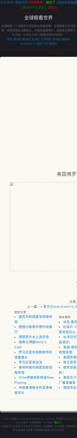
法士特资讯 (22, 422)
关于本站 (6, 2)
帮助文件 (21, 2)
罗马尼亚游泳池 (30, 362)
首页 (10, 39)
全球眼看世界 (38, 17)
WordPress (37, 418)
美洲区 (17, 39)
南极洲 (66, 39)
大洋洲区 (46, 39)
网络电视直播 (67, 2)
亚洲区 (36, 39)
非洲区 (57, 39)
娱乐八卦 (42, 43)
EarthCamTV (28, 43)
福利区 (53, 43)
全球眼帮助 (35, 422)
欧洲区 (27, 39)
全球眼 (59, 418)
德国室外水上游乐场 (34, 337)
